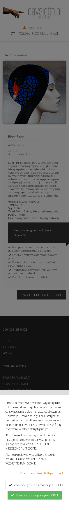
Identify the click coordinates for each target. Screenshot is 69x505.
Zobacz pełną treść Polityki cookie (41, 473)
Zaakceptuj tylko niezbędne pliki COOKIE (38, 485)
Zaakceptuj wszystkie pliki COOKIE (36, 495)
